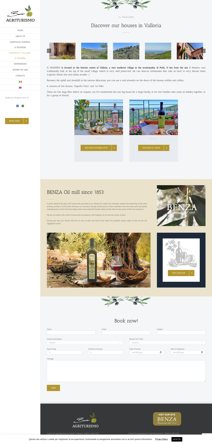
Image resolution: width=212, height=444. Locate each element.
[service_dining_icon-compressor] (181, 240)
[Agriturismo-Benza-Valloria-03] (158, 51)
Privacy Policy (161, 439)
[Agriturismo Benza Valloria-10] (62, 51)
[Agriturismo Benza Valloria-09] (190, 51)
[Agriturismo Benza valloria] (126, 51)
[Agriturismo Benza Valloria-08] (94, 51)
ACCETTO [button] (177, 439)
